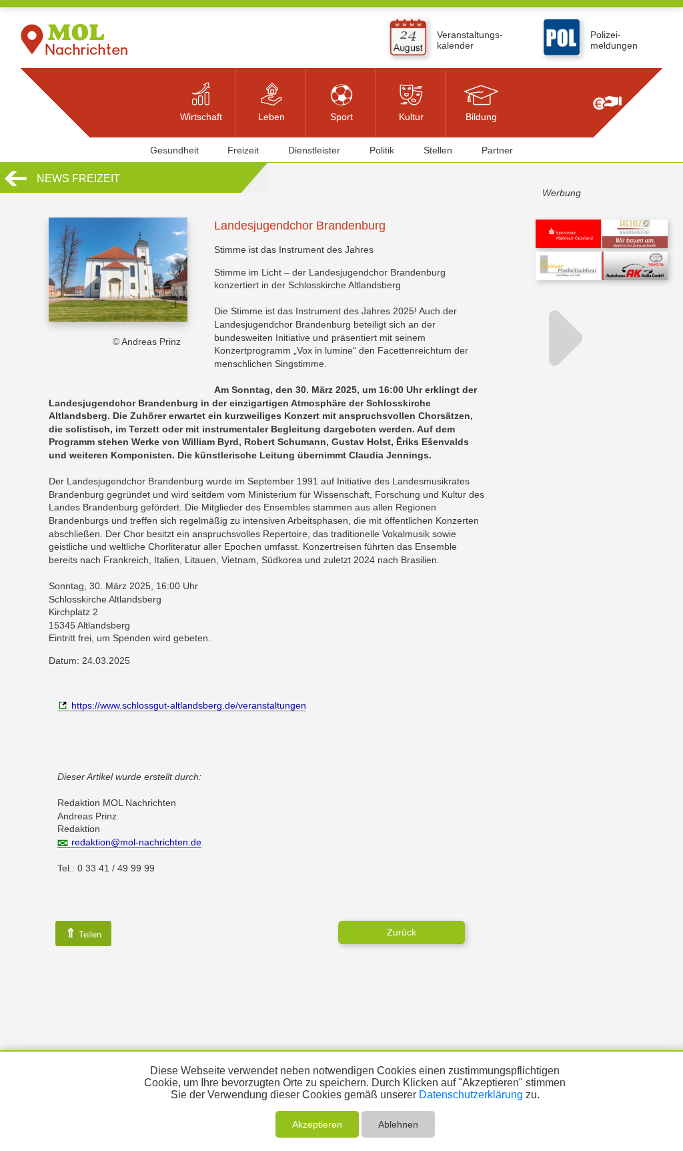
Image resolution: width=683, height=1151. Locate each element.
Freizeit (243, 150)
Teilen (83, 933)
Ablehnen (398, 1124)
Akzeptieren (317, 1124)
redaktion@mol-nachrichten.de (136, 842)
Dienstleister (314, 150)
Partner (497, 150)
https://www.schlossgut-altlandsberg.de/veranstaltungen (188, 705)
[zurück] (15, 184)
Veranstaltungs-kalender (470, 40)
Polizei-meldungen (614, 40)
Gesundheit (174, 150)
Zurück (401, 932)
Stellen (438, 150)
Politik (382, 150)
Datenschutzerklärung (471, 1094)
